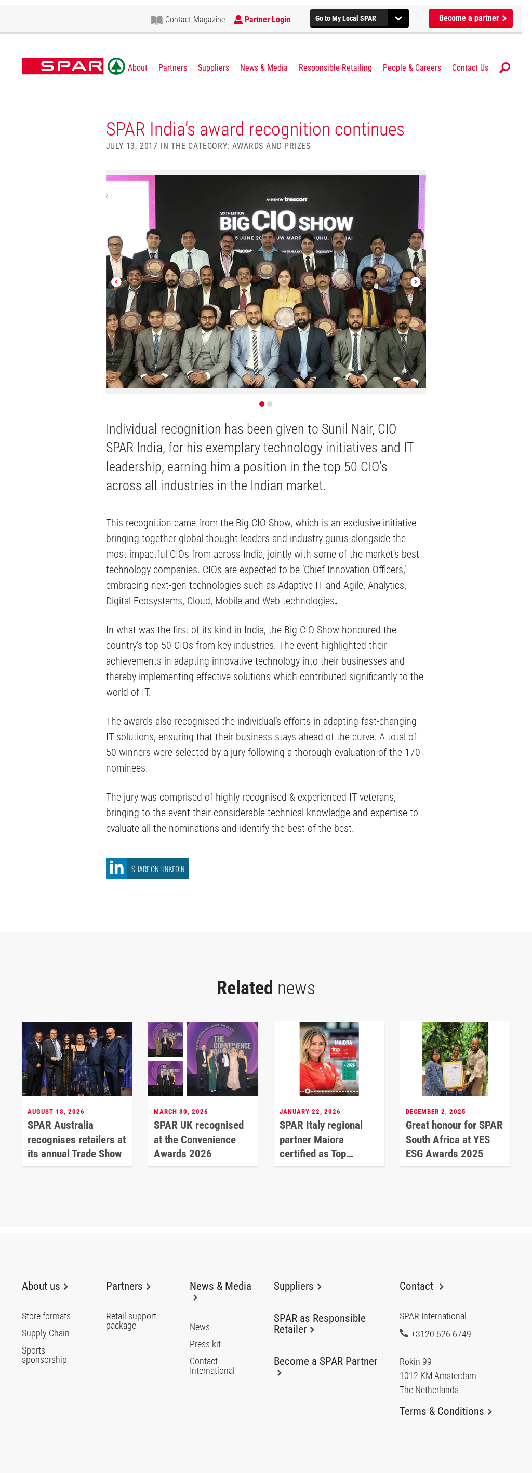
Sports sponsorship (44, 1355)
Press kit (205, 1344)
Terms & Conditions (442, 1411)
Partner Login (267, 19)
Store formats (46, 1316)
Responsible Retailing (335, 68)
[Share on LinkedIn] (147, 876)
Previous (116, 282)
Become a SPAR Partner (325, 1361)
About (138, 68)
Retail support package (131, 1321)
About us (41, 1286)
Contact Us (470, 68)
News (200, 1327)
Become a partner (470, 18)
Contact (418, 1286)
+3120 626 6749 (441, 1334)
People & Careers (412, 68)
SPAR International (73, 66)
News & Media (264, 68)
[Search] (504, 67)
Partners (172, 68)
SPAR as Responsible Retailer (320, 1323)
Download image (415, 181)
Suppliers (213, 68)
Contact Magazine (195, 19)
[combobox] (359, 17)
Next (415, 282)
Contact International (212, 1366)
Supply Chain (46, 1333)
